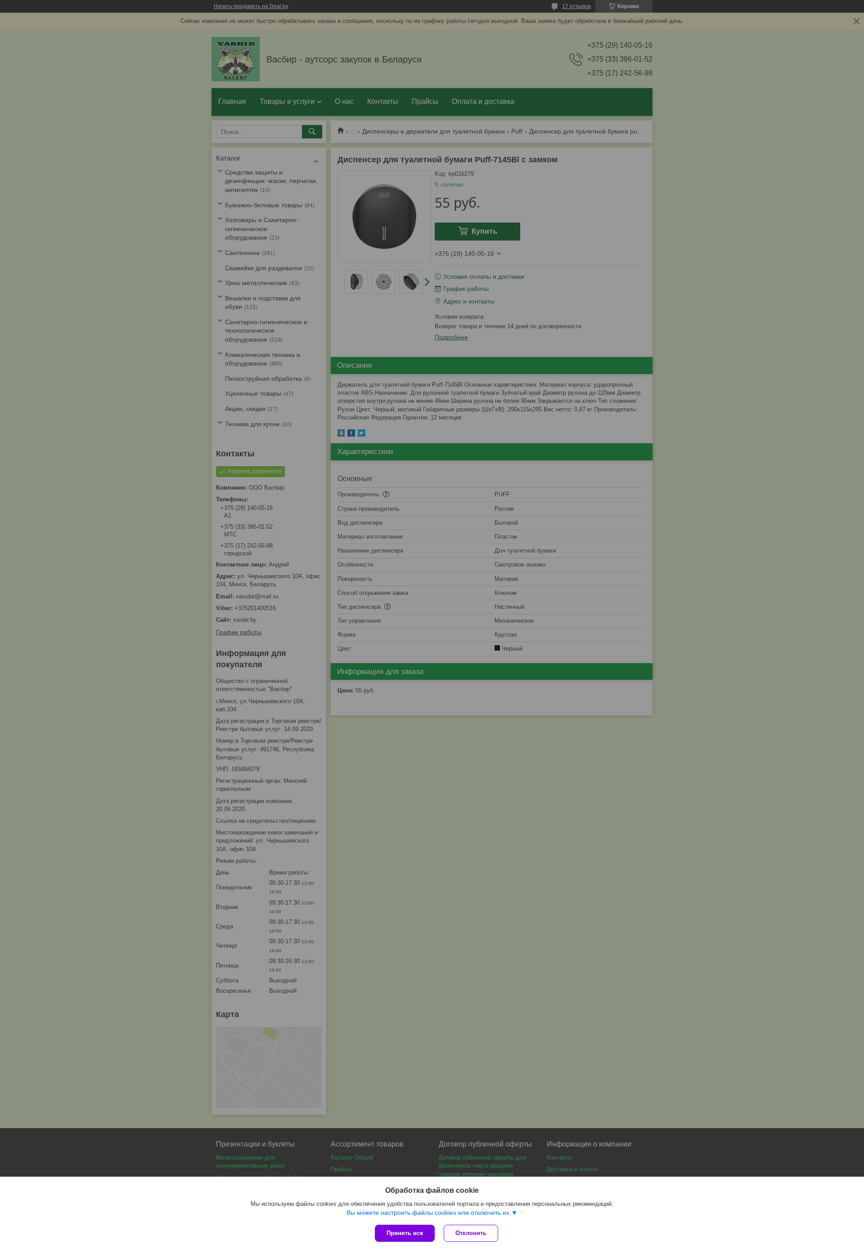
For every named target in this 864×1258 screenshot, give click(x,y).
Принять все (405, 1233)
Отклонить (470, 1233)
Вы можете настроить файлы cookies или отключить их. (428, 1212)
